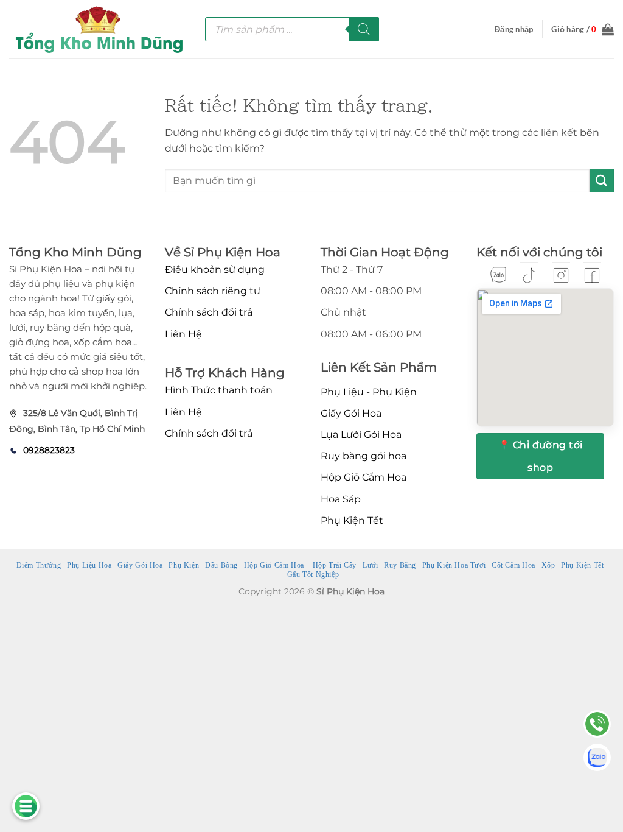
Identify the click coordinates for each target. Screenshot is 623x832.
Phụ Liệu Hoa (89, 565)
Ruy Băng (400, 565)
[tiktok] (529, 275)
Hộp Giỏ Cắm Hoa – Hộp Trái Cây (300, 565)
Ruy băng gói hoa (363, 456)
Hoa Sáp (341, 499)
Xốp (548, 565)
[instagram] (561, 275)
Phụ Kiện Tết (352, 520)
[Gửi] (602, 180)
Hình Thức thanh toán (219, 390)
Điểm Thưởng (38, 565)
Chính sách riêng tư (212, 291)
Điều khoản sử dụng (215, 269)
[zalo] (498, 274)
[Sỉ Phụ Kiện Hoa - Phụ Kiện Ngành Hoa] (98, 29)
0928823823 (49, 450)
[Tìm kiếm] (364, 29)
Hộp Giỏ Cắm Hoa (363, 477)
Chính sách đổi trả (208, 312)
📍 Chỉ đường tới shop (540, 456)
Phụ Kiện (184, 565)
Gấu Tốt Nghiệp (313, 574)
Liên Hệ (183, 334)
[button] (514, 29)
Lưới (370, 565)
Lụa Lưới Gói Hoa (361, 434)
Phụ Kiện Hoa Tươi (454, 565)
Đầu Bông (221, 565)
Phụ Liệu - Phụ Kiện (369, 392)
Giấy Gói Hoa (351, 413)
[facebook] (592, 275)
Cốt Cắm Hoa (513, 565)
